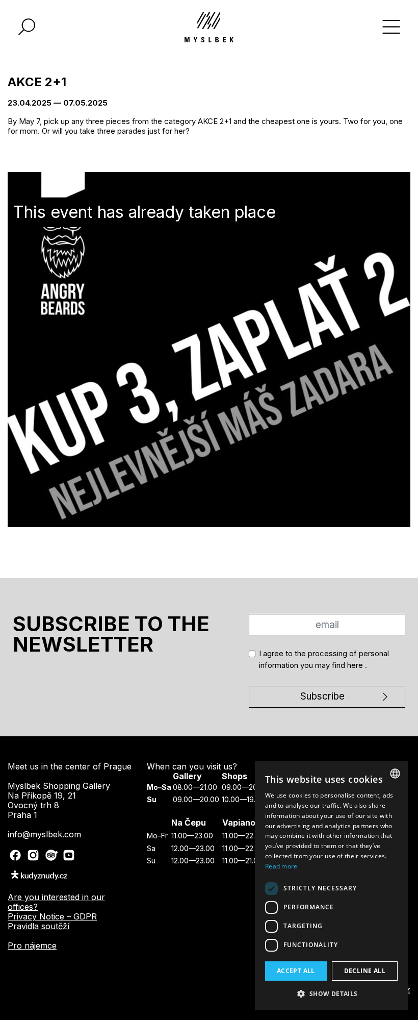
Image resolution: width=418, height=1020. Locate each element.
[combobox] (395, 773)
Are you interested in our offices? (56, 902)
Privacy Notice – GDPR (52, 916)
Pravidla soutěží (38, 926)
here (356, 665)
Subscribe (322, 696)
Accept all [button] (296, 970)
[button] (331, 993)
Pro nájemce (32, 945)
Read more (281, 866)
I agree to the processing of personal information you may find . (324, 659)
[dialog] (331, 885)
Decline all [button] (364, 970)
